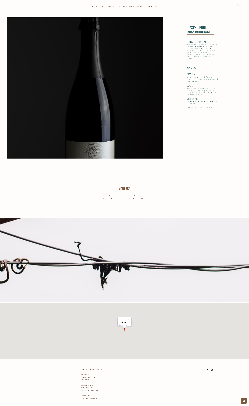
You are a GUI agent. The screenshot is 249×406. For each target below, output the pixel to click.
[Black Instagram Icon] (212, 369)
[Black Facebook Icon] (207, 369)
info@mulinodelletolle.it (89, 390)
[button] (119, 6)
